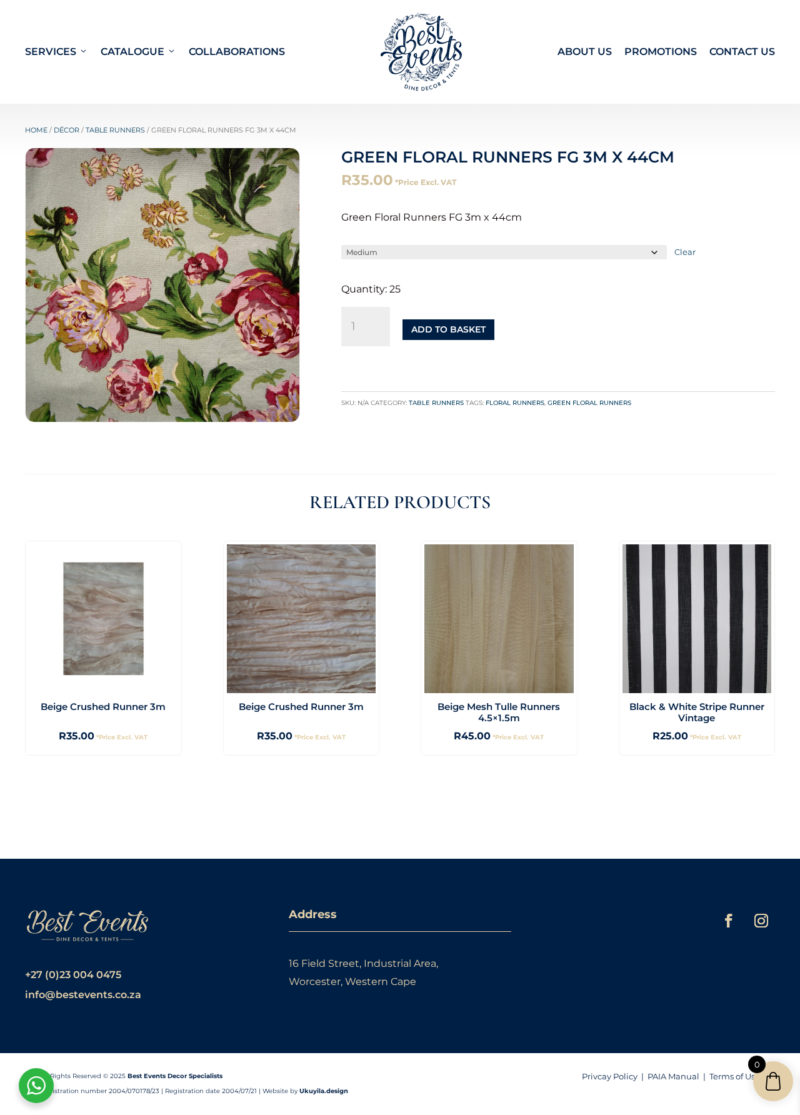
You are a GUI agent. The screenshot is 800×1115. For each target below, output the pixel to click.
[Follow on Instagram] (761, 920)
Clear (685, 252)
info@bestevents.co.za (83, 995)
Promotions (660, 52)
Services (50, 52)
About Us (585, 52)
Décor (66, 130)
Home (36, 130)
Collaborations (237, 52)
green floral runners (589, 403)
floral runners (515, 403)
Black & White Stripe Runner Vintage (696, 712)
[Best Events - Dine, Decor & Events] (421, 52)
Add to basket (448, 329)
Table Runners (115, 130)
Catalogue (132, 52)
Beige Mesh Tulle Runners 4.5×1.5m (499, 712)
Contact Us (742, 52)
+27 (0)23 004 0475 (73, 975)
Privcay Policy (610, 1076)
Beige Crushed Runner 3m (103, 706)
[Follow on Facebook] (728, 920)
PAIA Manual (673, 1076)
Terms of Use (734, 1076)
